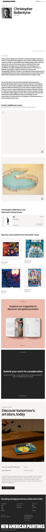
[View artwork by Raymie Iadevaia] (11, 249)
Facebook (34, 510)
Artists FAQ (19, 505)
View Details (39, 224)
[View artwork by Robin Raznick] (34, 248)
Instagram (34, 507)
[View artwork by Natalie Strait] (11, 278)
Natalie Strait (3, 291)
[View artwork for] (42, 152)
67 (14, 217)
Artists (2, 505)
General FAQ (19, 507)
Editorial (3, 510)
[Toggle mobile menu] (1, 1)
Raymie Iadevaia (4, 262)
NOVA (2, 507)
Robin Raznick (27, 261)
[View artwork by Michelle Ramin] (34, 277)
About (33, 505)
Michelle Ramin (27, 290)
